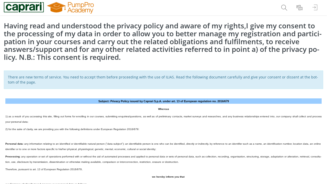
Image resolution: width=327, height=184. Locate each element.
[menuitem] (285, 7)
